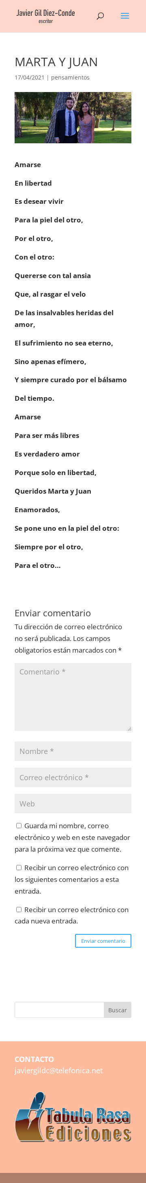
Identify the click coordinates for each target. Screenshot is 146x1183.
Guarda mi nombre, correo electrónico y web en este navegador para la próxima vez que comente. (72, 837)
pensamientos (70, 77)
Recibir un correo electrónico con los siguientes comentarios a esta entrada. (72, 879)
